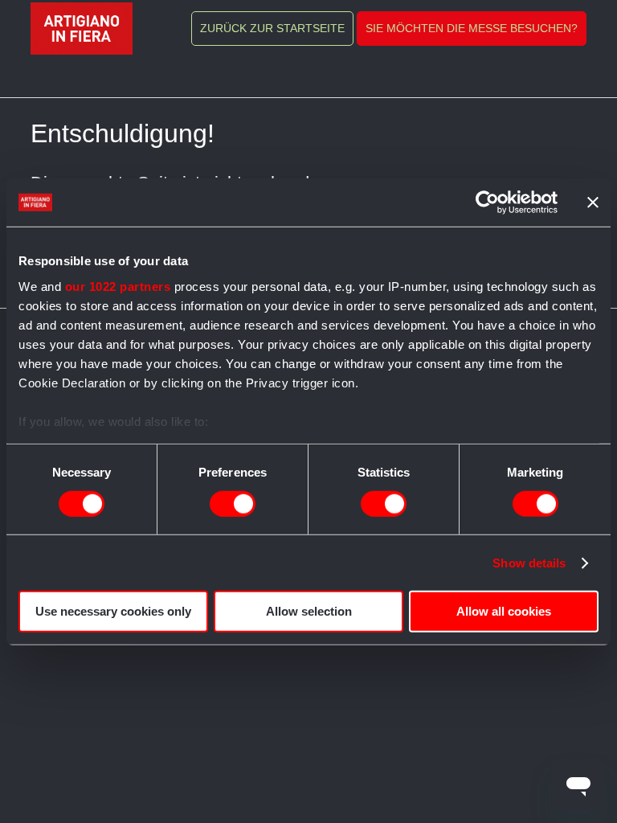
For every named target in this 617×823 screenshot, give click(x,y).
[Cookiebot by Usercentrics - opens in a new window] (487, 202)
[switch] (232, 504)
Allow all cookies (503, 611)
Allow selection (309, 611)
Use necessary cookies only (113, 611)
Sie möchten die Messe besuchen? (472, 28)
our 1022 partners (118, 286)
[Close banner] (593, 202)
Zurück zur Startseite (272, 28)
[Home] (82, 28)
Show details (529, 563)
